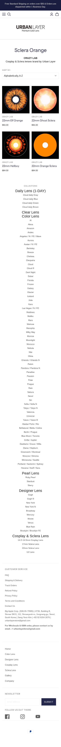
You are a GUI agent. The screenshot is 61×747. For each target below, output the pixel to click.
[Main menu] (4, 14)
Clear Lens (30, 212)
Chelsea (30, 256)
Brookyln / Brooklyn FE (30, 531)
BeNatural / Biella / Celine (30, 428)
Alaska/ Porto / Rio (30, 424)
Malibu (30, 316)
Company (9, 681)
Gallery (8, 675)
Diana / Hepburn (30, 448)
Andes (30, 232)
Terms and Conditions (15, 601)
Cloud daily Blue (30, 199)
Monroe (30, 336)
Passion (30, 376)
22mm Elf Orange (12, 120)
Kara (30, 304)
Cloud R (30, 268)
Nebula (30, 348)
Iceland (30, 296)
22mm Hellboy (10, 166)
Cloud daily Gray (30, 195)
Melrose (30, 324)
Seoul (30, 396)
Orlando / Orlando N (30, 360)
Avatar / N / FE (30, 244)
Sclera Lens (10, 670)
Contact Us (10, 606)
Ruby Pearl (30, 477)
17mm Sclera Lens (30, 544)
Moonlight (30, 340)
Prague (30, 384)
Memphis (30, 328)
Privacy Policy (11, 596)
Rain (31, 388)
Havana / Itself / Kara (30, 468)
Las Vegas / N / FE (30, 308)
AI (30, 220)
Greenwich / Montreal (30, 452)
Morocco (30, 344)
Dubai (30, 276)
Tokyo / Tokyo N (30, 408)
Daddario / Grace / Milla (30, 444)
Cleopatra (30, 260)
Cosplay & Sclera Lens (30, 536)
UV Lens (30, 552)
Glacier (30, 292)
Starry (30, 485)
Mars (30, 320)
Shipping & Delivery (13, 580)
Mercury (30, 515)
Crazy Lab (7, 117)
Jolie (31, 300)
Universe (30, 416)
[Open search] (9, 14)
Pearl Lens (30, 473)
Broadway (30, 511)
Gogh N (30, 499)
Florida (30, 280)
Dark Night (30, 272)
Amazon (30, 228)
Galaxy (30, 288)
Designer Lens (30, 491)
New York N (30, 507)
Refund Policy (11, 590)
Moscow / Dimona (31, 456)
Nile (30, 352)
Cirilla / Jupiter (30, 440)
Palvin (30, 364)
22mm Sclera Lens (30, 548)
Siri (30, 400)
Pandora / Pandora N (30, 368)
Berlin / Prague (30, 432)
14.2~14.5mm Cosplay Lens (30, 540)
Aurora (31, 240)
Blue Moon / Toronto (30, 436)
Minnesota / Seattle (30, 460)
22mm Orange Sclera (44, 166)
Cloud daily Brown (30, 207)
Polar (30, 380)
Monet (30, 519)
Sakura (30, 392)
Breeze (30, 252)
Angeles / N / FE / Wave (30, 236)
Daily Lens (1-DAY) (30, 191)
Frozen (30, 284)
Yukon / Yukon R (30, 420)
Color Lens (30, 216)
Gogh (30, 495)
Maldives (30, 312)
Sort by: (6, 70)
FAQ (7, 575)
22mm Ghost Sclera (43, 120)
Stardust (30, 481)
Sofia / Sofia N (30, 404)
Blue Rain (30, 527)
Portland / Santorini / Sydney (30, 464)
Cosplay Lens (11, 665)
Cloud (30, 264)
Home (8, 649)
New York (30, 503)
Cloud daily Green (30, 203)
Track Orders (11, 585)
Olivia (30, 356)
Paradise (30, 372)
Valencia (30, 412)
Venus (30, 523)
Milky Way (30, 332)
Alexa (30, 224)
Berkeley (30, 248)
